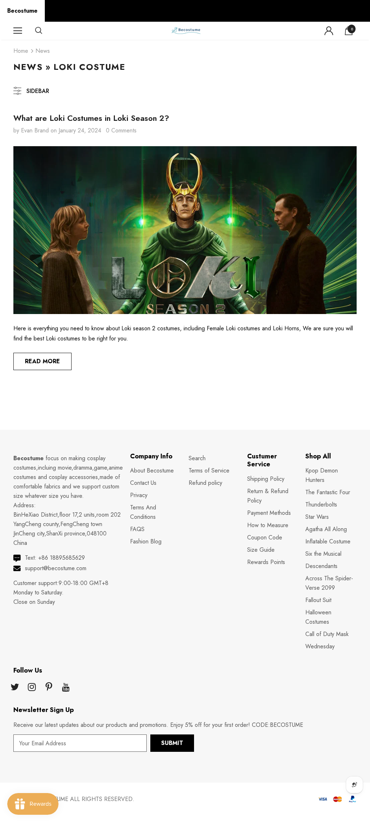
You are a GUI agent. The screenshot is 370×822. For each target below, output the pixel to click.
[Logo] (185, 30)
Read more (42, 361)
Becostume (22, 11)
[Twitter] (14, 687)
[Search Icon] (46, 30)
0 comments (121, 130)
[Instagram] (31, 687)
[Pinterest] (48, 687)
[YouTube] (65, 687)
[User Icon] (328, 30)
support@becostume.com (55, 568)
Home (20, 51)
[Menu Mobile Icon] (17, 30)
